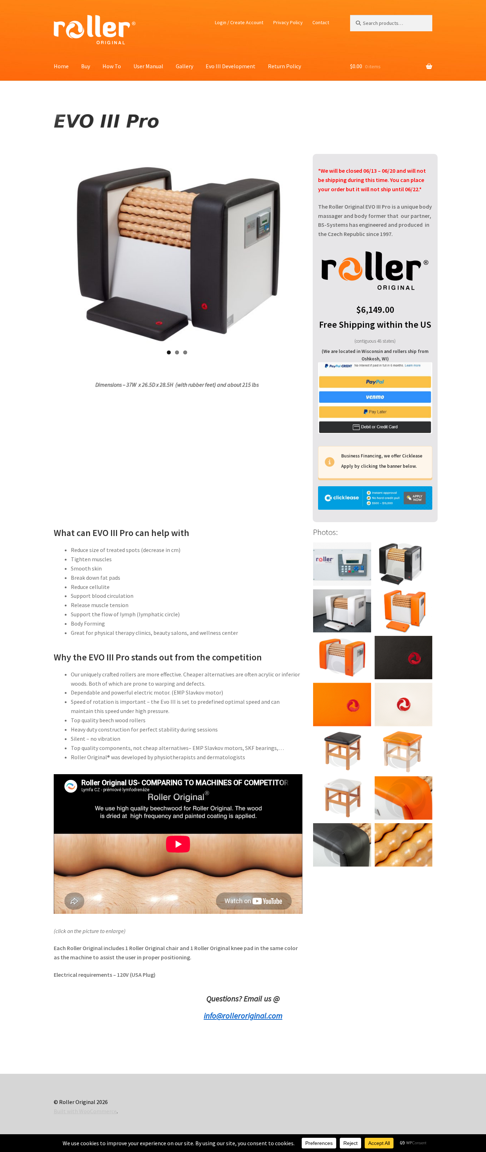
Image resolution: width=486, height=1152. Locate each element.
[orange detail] (342, 704)
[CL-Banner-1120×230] (375, 498)
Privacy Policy (288, 22)
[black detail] (403, 657)
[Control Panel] (342, 564)
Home (61, 66)
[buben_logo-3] (403, 845)
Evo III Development (230, 66)
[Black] (403, 564)
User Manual (148, 66)
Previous (44, 250)
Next (309, 250)
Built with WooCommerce (85, 1111)
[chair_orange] (403, 751)
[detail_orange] (403, 798)
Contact (320, 22)
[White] (342, 611)
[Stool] (342, 751)
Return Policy (284, 66)
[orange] (403, 611)
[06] (403, 704)
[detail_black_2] (342, 845)
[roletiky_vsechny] (342, 657)
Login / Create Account (239, 22)
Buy (85, 66)
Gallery (184, 66)
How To (111, 66)
